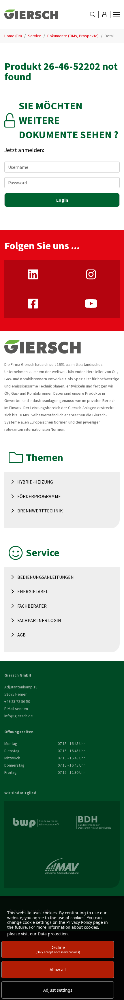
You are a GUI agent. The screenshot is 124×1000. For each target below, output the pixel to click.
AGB (21, 635)
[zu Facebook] (33, 303)
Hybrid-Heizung (35, 482)
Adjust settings (57, 990)
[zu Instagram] (91, 274)
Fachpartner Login (39, 620)
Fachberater (32, 606)
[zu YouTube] (91, 303)
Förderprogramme (39, 496)
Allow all (58, 969)
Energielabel (32, 591)
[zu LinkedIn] (33, 274)
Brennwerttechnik (40, 511)
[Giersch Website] (31, 14)
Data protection (53, 934)
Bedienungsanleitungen (45, 577)
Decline (58, 949)
